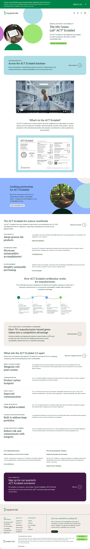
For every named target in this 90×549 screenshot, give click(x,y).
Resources (7, 532)
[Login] (78, 13)
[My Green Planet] (11, 13)
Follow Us (18, 523)
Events (30, 520)
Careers (30, 523)
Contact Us (19, 520)
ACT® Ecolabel (8, 526)
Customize (81, 539)
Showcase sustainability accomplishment (13, 253)
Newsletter (19, 525)
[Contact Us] (74, 13)
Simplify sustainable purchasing (15, 269)
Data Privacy (19, 527)
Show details (21, 546)
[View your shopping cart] (81, 13)
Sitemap (30, 529)
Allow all (82, 536)
